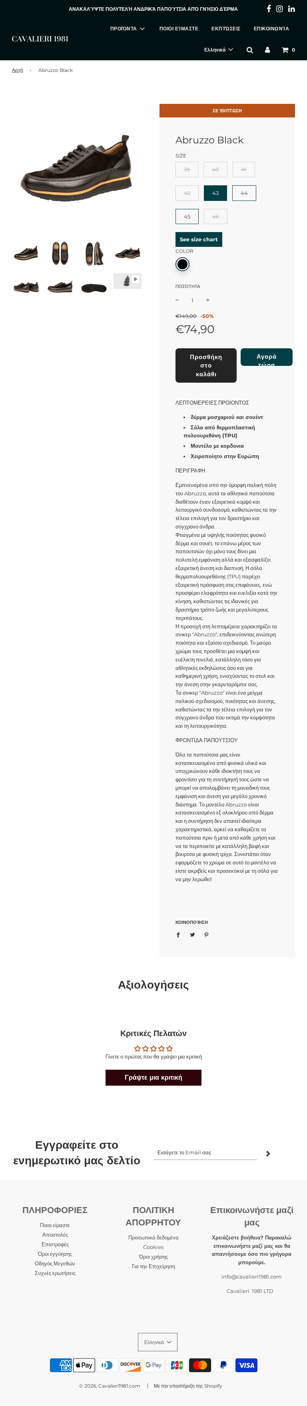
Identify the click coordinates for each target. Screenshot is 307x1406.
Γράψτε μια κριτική (153, 1077)
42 (187, 193)
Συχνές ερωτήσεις (55, 1273)
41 (244, 169)
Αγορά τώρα (267, 359)
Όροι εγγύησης (55, 1254)
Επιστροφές (55, 1244)
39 (187, 169)
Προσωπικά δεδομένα (153, 1237)
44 (244, 193)
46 (215, 216)
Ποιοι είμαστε (179, 29)
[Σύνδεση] (267, 49)
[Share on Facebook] (180, 934)
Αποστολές (55, 1234)
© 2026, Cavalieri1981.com (109, 1386)
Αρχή (17, 70)
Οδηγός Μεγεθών (55, 1263)
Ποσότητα (187, 286)
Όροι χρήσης (153, 1256)
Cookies (153, 1247)
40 (215, 169)
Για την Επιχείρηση (153, 1266)
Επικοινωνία (271, 29)
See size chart (199, 239)
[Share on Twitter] (192, 934)
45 (187, 216)
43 (215, 193)
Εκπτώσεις (226, 29)
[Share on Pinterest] (206, 934)
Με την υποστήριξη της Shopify (188, 1386)
